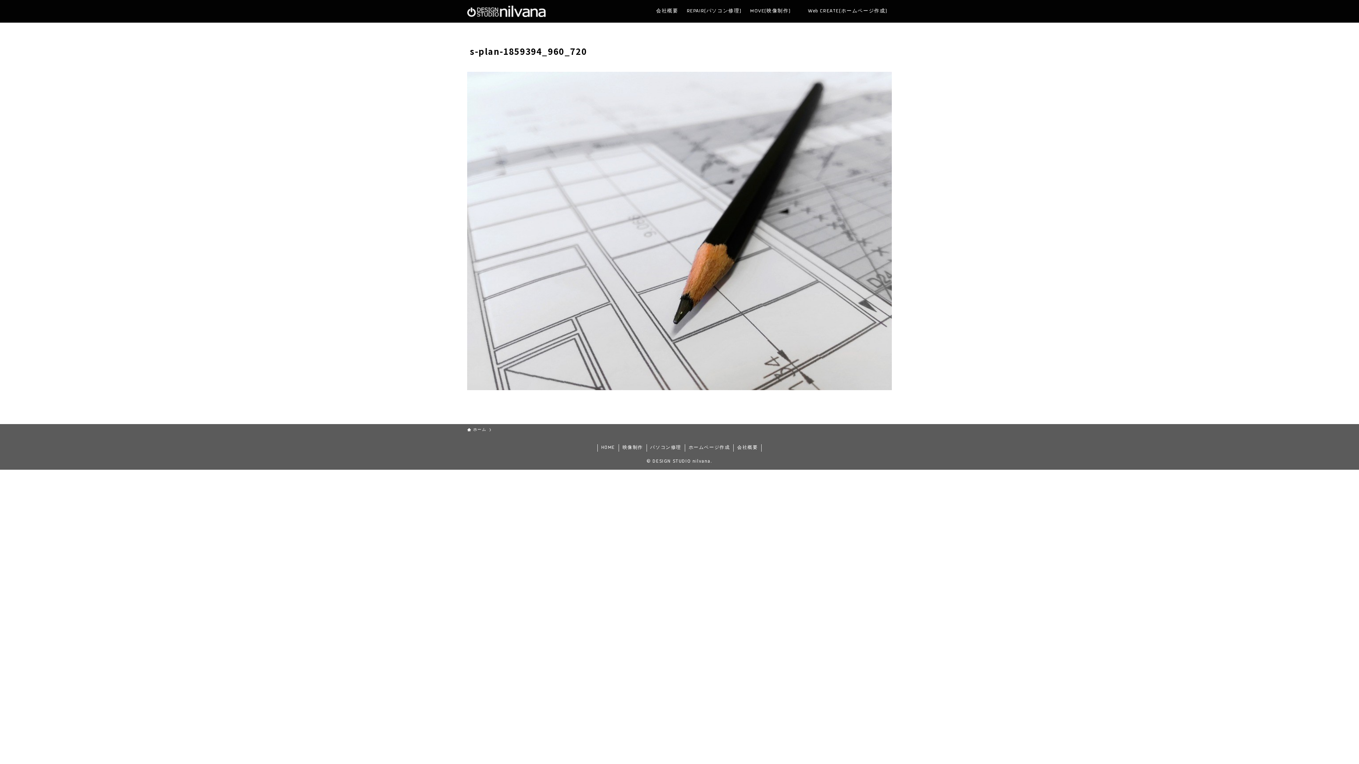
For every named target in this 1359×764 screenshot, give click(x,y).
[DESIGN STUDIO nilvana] (506, 11)
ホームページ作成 (709, 448)
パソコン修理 (665, 448)
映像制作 (633, 448)
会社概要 (747, 448)
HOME (608, 448)
